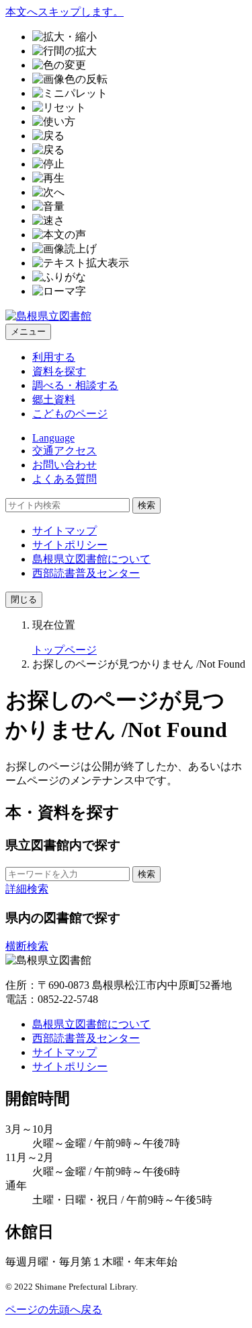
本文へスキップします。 (64, 12)
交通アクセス (64, 450)
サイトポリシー (70, 545)
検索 (146, 505)
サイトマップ (64, 530)
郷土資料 (53, 399)
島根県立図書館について (91, 559)
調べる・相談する (75, 385)
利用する (53, 357)
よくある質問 (64, 479)
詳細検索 (26, 889)
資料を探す (59, 371)
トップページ (64, 650)
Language (53, 438)
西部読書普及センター (86, 573)
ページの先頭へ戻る (53, 1309)
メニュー (28, 331)
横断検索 (26, 946)
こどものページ (70, 413)
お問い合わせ (64, 464)
